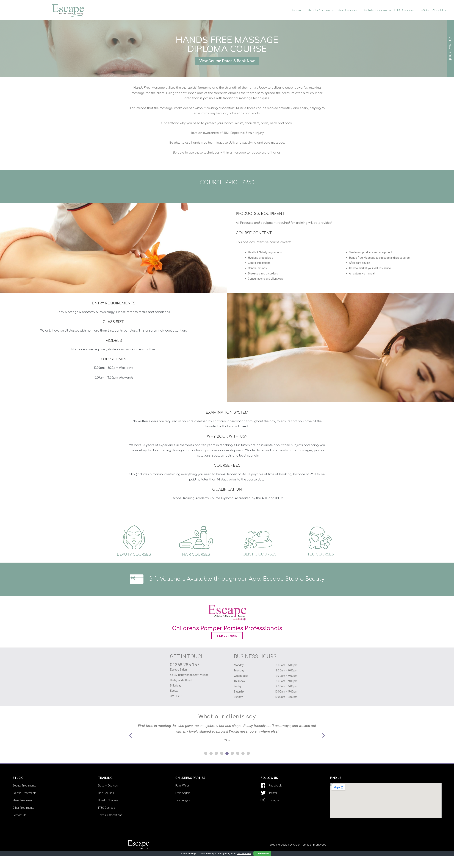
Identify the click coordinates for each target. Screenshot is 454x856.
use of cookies (244, 853)
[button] (227, 61)
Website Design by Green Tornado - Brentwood (298, 844)
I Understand (262, 853)
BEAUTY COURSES (134, 554)
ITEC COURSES (320, 554)
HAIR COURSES (196, 554)
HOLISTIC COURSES (258, 554)
